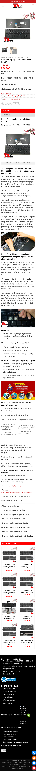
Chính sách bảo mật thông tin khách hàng (15, 742)
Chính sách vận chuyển (10, 739)
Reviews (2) (6, 114)
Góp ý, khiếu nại (7, 703)
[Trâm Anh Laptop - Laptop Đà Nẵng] (18, 6)
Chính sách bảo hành (9, 734)
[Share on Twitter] (9, 103)
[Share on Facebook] (6, 103)
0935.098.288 (29, 661)
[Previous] (4, 29)
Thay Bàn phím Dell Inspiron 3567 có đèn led (9, 642)
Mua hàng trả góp (8, 694)
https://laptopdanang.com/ (16, 486)
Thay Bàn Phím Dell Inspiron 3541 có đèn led (9, 566)
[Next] (31, 29)
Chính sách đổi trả (8, 737)
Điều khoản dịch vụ (9, 700)
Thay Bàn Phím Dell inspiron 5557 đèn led (27, 591)
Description (6, 110)
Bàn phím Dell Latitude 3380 (12, 99)
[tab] (18, 111)
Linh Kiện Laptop (11, 57)
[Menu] (2, 5)
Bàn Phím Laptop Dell (14, 96)
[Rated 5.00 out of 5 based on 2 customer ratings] (18, 65)
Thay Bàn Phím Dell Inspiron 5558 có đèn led (27, 566)
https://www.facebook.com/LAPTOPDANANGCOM (16, 492)
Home (3, 57)
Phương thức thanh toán (10, 731)
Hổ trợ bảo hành (8, 697)
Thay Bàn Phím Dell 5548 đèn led (26, 617)
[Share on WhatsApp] (2, 103)
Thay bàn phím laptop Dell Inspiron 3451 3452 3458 (26, 642)
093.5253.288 (18, 663)
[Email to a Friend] (12, 103)
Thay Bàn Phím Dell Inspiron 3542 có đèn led (9, 592)
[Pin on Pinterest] (15, 103)
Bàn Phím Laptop (23, 57)
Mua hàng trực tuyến (9, 688)
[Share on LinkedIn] (18, 103)
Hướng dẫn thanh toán (9, 691)
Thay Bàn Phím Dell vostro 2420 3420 (9, 617)
